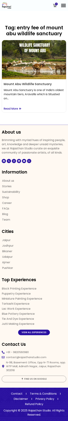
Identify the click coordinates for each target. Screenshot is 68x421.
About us (8, 181)
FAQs (5, 208)
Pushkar (7, 268)
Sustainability (11, 192)
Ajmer (6, 262)
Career (7, 203)
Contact (16, 394)
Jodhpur (8, 246)
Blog (5, 214)
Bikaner (7, 251)
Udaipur (7, 257)
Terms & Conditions (43, 394)
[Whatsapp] (29, 161)
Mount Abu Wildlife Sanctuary (28, 84)
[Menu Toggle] (63, 5)
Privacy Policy (44, 399)
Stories (7, 186)
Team (6, 220)
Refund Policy (34, 404)
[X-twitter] (9, 161)
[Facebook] (4, 161)
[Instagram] (14, 161)
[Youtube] (24, 161)
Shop (5, 197)
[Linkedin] (19, 161)
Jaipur (6, 240)
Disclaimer (21, 399)
